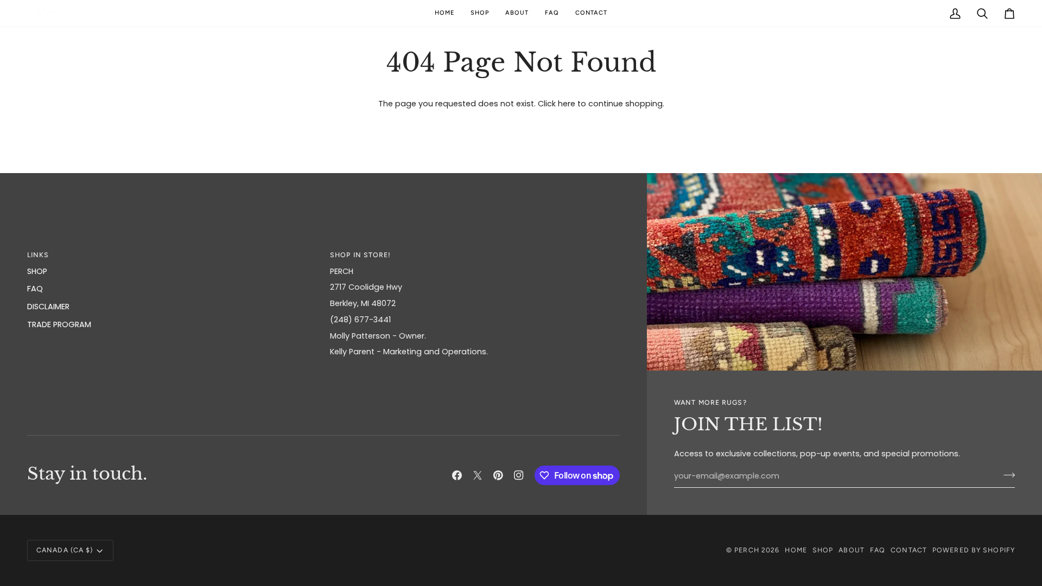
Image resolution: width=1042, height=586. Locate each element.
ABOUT (851, 550)
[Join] (1006, 474)
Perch (746, 550)
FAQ (35, 288)
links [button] (38, 255)
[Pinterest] (498, 475)
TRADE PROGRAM (59, 324)
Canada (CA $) (64, 550)
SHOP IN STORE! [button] (360, 255)
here (566, 103)
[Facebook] (457, 475)
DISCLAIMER (48, 306)
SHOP (37, 271)
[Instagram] (519, 475)
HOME (795, 550)
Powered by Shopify (973, 550)
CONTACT (909, 550)
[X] (477, 475)
